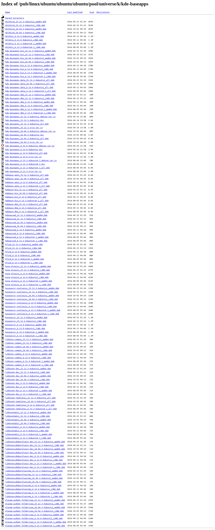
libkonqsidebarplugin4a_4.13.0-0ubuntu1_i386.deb (32, 489)
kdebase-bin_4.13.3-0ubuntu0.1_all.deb (27, 201)
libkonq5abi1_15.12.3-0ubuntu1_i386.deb (27, 416)
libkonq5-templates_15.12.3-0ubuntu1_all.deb (30, 398)
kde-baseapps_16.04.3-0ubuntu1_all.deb (27, 138)
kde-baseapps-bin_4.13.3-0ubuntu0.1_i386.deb (30, 76)
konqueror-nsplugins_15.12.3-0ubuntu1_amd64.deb (32, 288)
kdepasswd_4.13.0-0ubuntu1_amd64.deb (25, 230)
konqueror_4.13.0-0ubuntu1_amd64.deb (25, 325)
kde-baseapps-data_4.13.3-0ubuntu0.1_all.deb (30, 91)
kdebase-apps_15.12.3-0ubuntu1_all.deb (27, 175)
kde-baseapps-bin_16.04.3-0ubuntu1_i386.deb (29, 62)
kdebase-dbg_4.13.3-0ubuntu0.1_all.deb (27, 212)
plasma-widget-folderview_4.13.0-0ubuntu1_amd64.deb (34, 515)
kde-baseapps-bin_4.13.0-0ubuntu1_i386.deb (29, 69)
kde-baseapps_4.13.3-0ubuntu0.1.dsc (25, 164)
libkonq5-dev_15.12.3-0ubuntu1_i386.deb (27, 372)
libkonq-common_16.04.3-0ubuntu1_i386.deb (28, 350)
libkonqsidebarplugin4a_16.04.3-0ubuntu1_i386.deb (33, 482)
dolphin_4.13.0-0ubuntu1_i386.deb (24, 40)
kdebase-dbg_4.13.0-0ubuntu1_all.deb (25, 208)
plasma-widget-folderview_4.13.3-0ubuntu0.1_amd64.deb (35, 522)
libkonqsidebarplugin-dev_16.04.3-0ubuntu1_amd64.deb (35, 449)
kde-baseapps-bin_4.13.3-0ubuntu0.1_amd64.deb (31, 73)
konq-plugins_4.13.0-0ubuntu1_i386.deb (27, 277)
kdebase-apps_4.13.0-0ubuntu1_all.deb (26, 182)
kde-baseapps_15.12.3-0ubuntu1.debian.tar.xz (30, 117)
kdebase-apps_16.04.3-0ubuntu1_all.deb (27, 179)
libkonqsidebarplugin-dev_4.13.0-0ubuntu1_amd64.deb (34, 456)
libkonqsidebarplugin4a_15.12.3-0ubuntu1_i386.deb (33, 474)
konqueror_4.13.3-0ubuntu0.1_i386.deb (26, 336)
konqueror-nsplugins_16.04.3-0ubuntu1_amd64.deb (32, 296)
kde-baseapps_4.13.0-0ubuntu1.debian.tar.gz (29, 146)
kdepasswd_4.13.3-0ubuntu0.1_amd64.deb (27, 237)
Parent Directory (14, 18)
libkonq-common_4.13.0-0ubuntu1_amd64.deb (28, 354)
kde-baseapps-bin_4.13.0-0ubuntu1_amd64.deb (29, 65)
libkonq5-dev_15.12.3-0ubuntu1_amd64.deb (28, 369)
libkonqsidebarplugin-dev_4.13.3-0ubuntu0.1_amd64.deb (35, 464)
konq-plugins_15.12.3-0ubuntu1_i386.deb (27, 270)
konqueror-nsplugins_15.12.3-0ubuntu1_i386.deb (31, 292)
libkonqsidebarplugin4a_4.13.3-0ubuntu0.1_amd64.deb (34, 493)
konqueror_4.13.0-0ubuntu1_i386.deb (25, 328)
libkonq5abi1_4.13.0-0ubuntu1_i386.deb (27, 431)
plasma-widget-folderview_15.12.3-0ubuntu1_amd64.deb (35, 500)
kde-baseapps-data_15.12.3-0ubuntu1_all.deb (29, 80)
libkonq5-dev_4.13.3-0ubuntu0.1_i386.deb (28, 394)
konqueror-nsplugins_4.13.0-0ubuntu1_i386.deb (31, 306)
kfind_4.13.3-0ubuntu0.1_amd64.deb (24, 259)
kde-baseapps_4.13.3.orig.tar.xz (23, 171)
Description (103, 12)
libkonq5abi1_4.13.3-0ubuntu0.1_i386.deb (28, 438)
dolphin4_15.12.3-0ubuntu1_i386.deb (25, 25)
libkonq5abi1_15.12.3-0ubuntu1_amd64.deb (28, 412)
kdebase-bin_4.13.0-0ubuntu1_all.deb (25, 197)
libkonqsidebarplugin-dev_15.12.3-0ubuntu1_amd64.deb (35, 442)
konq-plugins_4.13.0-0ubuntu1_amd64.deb (27, 274)
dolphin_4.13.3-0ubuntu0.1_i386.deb (25, 47)
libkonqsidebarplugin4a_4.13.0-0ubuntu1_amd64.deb (33, 485)
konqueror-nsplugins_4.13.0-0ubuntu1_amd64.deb (31, 303)
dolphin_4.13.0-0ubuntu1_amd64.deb (24, 36)
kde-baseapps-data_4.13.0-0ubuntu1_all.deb (29, 87)
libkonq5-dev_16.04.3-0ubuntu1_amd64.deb (28, 376)
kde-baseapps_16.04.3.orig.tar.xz (24, 142)
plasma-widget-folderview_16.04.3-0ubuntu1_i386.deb (34, 511)
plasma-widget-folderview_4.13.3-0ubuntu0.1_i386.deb (35, 526)
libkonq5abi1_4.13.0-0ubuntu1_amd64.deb (27, 427)
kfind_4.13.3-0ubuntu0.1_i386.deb (24, 263)
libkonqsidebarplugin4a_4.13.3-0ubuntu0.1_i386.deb (34, 496)
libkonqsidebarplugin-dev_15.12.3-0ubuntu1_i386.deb (34, 445)
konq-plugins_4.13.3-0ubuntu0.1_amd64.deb (28, 281)
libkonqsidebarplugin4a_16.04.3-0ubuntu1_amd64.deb (34, 478)
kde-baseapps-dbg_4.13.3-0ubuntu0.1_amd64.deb (31, 109)
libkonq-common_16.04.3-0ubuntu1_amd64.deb (29, 347)
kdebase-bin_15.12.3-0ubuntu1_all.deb (26, 190)
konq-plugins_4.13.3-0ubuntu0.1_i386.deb (28, 285)
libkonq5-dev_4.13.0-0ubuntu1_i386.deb (27, 387)
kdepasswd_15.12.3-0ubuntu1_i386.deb (25, 219)
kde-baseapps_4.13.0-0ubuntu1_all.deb (26, 153)
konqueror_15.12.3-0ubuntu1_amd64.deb (26, 317)
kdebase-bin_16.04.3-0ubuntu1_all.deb (26, 193)
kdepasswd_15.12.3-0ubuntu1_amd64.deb (26, 215)
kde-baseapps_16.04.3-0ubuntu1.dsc (24, 135)
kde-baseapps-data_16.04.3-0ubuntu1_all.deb (29, 84)
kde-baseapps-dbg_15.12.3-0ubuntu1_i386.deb (29, 98)
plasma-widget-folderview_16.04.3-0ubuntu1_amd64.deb (35, 507)
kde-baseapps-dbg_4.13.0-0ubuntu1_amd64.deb (29, 102)
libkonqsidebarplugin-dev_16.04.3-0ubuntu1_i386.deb (34, 453)
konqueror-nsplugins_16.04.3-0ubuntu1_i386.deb (31, 299)
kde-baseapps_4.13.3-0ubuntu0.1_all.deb (27, 168)
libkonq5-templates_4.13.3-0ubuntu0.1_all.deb (31, 409)
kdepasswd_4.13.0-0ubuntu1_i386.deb (25, 233)
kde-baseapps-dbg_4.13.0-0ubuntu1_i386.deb (29, 106)
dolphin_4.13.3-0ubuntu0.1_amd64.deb (25, 44)
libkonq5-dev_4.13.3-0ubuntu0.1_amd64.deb (28, 390)
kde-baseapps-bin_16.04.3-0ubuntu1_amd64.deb (30, 58)
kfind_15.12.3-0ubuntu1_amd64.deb (24, 244)
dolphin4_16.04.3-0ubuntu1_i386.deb (25, 33)
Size (92, 12)
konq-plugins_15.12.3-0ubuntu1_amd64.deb (28, 266)
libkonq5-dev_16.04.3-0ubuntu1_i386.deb (27, 380)
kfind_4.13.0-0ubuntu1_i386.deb (22, 255)
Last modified (74, 12)
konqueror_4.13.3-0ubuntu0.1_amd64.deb (27, 332)
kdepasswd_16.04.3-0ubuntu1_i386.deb (25, 226)
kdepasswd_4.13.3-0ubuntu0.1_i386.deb (26, 241)
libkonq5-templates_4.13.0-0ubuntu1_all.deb (29, 405)
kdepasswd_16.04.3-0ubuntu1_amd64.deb (26, 222)
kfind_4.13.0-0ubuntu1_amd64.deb (23, 252)
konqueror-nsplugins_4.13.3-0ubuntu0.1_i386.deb (32, 314)
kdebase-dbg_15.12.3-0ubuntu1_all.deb (26, 204)
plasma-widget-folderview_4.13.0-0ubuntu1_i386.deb (34, 518)
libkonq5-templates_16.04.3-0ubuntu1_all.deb (30, 401)
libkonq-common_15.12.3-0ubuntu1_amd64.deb (29, 339)
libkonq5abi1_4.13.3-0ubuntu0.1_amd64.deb (28, 434)
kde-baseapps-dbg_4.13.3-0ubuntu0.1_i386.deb (30, 113)
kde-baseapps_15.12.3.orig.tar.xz (24, 128)
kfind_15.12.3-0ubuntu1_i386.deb (23, 248)
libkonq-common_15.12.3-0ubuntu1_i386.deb (28, 343)
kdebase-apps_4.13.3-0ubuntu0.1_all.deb (27, 186)
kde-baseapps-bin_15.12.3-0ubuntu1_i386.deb (29, 54)
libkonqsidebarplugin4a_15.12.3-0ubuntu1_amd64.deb (34, 471)
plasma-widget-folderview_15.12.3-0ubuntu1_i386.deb (34, 504)
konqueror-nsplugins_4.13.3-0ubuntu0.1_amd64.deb (32, 310)
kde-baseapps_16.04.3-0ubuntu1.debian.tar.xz (30, 131)
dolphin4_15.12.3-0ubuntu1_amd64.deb (25, 22)
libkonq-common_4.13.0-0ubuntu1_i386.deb (28, 358)
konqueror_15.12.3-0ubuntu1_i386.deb (25, 321)
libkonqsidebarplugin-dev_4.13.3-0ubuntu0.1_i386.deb (35, 467)
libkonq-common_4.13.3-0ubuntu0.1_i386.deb (29, 365)
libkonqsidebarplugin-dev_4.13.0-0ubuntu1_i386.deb (34, 460)
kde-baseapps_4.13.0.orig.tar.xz (23, 157)
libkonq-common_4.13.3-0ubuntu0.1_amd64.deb (29, 361)
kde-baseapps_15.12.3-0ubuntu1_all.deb (27, 124)
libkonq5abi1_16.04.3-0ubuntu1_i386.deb (27, 423)
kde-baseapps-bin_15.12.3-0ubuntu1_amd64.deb (30, 51)
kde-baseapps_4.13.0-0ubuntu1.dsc (24, 149)
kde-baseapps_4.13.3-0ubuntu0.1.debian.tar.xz (31, 160)
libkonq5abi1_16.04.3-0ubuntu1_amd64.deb (28, 420)
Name (7, 12)
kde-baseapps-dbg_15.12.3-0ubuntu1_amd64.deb (30, 95)
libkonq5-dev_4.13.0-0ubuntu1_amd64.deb (27, 383)
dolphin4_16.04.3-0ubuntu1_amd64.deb (25, 29)
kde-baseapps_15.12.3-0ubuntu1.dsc (24, 120)
